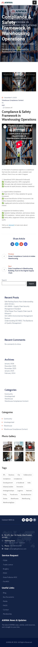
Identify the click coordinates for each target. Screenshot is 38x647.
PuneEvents (14, 494)
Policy (5, 494)
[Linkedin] (25, 244)
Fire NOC (6, 581)
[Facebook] (12, 244)
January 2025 (9, 371)
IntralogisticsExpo (8, 490)
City (19, 475)
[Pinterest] (21, 244)
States (5, 498)
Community (9, 394)
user (3, 105)
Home (4, 44)
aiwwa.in (11, 225)
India (29, 483)
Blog (4, 593)
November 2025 (10, 368)
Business (11, 475)
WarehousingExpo (8, 502)
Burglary (6, 569)
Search (4, 280)
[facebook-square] (23, 519)
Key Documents (8, 597)
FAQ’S (5, 605)
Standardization (26, 494)
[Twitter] (17, 244)
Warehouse (9, 399)
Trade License (8, 565)
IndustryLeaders (8, 487)
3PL (4, 475)
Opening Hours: (10, 541)
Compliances (18, 479)
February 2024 (10, 373)
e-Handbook (20, 483)
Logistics (20, 490)
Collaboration (27, 475)
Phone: (13, 546)
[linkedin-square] (34, 519)
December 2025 (10, 366)
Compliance (7, 479)
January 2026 (9, 364)
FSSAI (5, 560)
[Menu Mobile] (34, 2)
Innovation (20, 487)
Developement (8, 483)
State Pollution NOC (10, 577)
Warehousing (26, 498)
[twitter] (27, 519)
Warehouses (15, 498)
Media (5, 601)
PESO (5, 573)
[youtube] (30, 519)
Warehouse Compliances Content (21, 44)
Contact (6, 610)
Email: (15, 549)
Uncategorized (10, 396)
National (29, 490)
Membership (7, 614)
